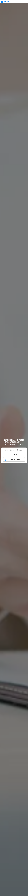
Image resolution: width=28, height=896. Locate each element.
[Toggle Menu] (25, 2)
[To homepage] (5, 1)
